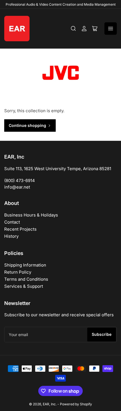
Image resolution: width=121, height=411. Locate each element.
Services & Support (23, 286)
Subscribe (101, 334)
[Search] (73, 28)
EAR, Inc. (50, 404)
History (11, 236)
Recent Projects (20, 229)
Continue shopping (27, 125)
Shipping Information (25, 265)
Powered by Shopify (76, 404)
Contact (12, 222)
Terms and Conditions (26, 279)
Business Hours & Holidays (31, 215)
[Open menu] (110, 28)
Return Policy (17, 272)
